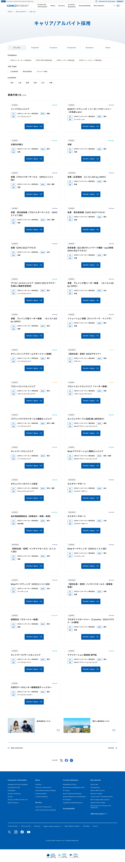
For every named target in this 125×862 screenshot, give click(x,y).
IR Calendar (67, 799)
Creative (53, 48)
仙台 (43, 83)
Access (10, 796)
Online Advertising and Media (45, 790)
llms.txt (95, 826)
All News (38, 784)
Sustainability (85, 6)
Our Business (95, 787)
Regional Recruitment (98, 802)
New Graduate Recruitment (100, 799)
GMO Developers (98, 814)
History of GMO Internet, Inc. (18, 799)
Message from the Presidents (18, 784)
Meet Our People (96, 793)
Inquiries (37, 826)
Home (10, 11)
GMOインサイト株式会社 (66, 60)
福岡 (27, 83)
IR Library (66, 790)
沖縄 (50, 83)
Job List (32, 11)
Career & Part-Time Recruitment (102, 796)
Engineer (35, 48)
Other (108, 48)
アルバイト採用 (42, 71)
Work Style (94, 784)
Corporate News (41, 793)
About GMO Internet (98, 790)
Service (61, 6)
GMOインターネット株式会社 (21, 60)
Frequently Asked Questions (73, 802)
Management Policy (69, 784)
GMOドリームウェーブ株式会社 (90, 60)
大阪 (19, 83)
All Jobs (17, 48)
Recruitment (99, 6)
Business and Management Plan (74, 787)
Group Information (14, 793)
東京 (12, 83)
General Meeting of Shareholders (74, 796)
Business (90, 48)
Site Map (86, 826)
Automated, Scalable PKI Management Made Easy (17, 1)
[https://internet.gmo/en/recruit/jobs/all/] (71, 760)
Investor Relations (72, 6)
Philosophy (12, 790)
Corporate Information (42, 6)
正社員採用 (14, 71)
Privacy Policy (13, 826)
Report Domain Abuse (51, 826)
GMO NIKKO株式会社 (44, 60)
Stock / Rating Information (72, 793)
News (53, 6)
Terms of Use (25, 826)
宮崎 (35, 83)
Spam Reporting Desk (72, 826)
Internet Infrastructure (43, 787)
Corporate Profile (14, 787)
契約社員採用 (27, 71)
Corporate (71, 48)
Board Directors (13, 802)
